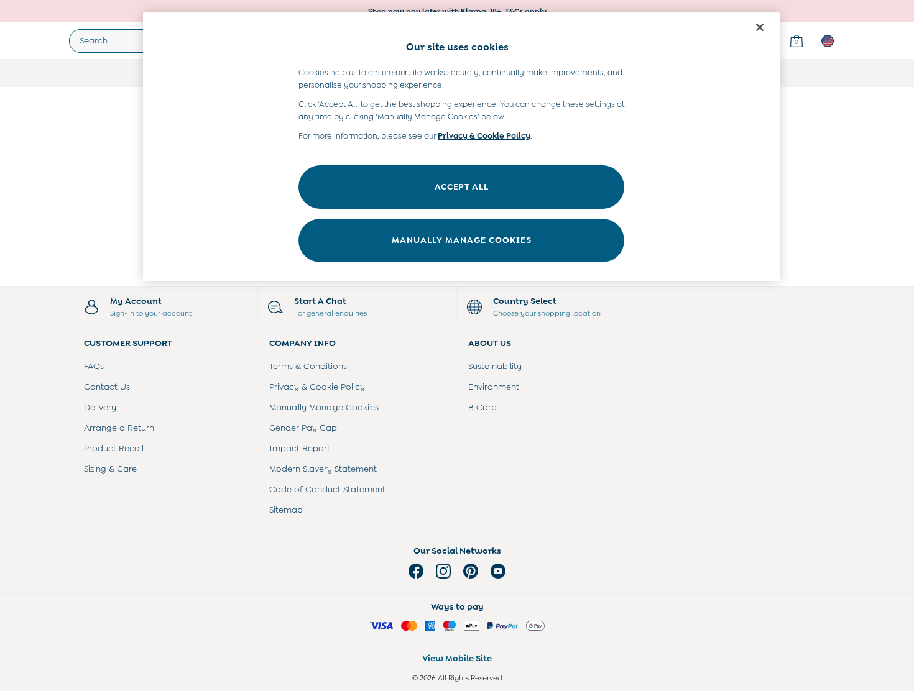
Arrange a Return (119, 427)
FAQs (94, 366)
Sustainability (495, 366)
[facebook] (416, 571)
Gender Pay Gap (303, 427)
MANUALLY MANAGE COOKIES (462, 239)
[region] (461, 146)
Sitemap (286, 509)
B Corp (482, 407)
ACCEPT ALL (462, 186)
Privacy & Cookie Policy (317, 386)
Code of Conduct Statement (327, 489)
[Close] (759, 27)
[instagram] (443, 571)
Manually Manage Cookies (324, 407)
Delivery (100, 407)
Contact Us (107, 386)
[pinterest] (470, 571)
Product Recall (114, 448)
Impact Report (299, 448)
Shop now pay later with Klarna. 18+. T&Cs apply (457, 11)
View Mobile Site (457, 658)
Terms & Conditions (308, 366)
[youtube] (498, 571)
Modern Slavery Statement (323, 468)
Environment (493, 386)
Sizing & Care (110, 468)
